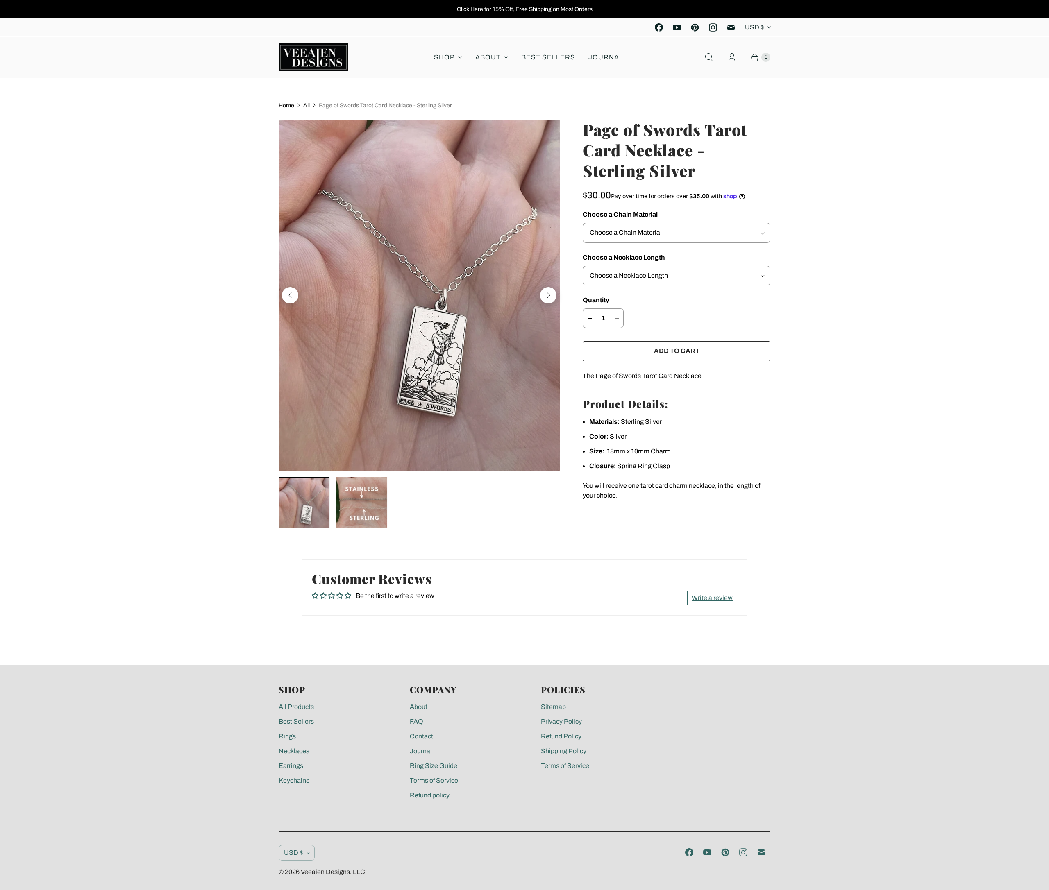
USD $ (754, 27)
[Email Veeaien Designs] (731, 27)
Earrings (291, 765)
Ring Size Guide (433, 765)
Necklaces (294, 750)
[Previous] (290, 295)
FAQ (416, 721)
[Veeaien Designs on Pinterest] (695, 27)
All (306, 105)
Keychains (294, 780)
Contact (421, 736)
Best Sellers (548, 57)
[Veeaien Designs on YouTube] (677, 27)
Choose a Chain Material (620, 214)
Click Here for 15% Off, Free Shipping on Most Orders (525, 9)
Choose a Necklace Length (624, 257)
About (488, 57)
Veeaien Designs (325, 871)
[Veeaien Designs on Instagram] (713, 27)
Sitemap (553, 706)
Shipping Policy (563, 750)
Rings (287, 736)
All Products (296, 706)
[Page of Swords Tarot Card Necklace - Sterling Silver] (419, 295)
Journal (605, 57)
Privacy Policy (561, 721)
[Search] (708, 57)
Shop (444, 57)
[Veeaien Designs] (313, 57)
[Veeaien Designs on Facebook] (659, 27)
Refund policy (430, 795)
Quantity (596, 300)
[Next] (548, 295)
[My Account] (731, 57)
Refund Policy (561, 736)
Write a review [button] (712, 597)
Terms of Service (434, 780)
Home (286, 105)
